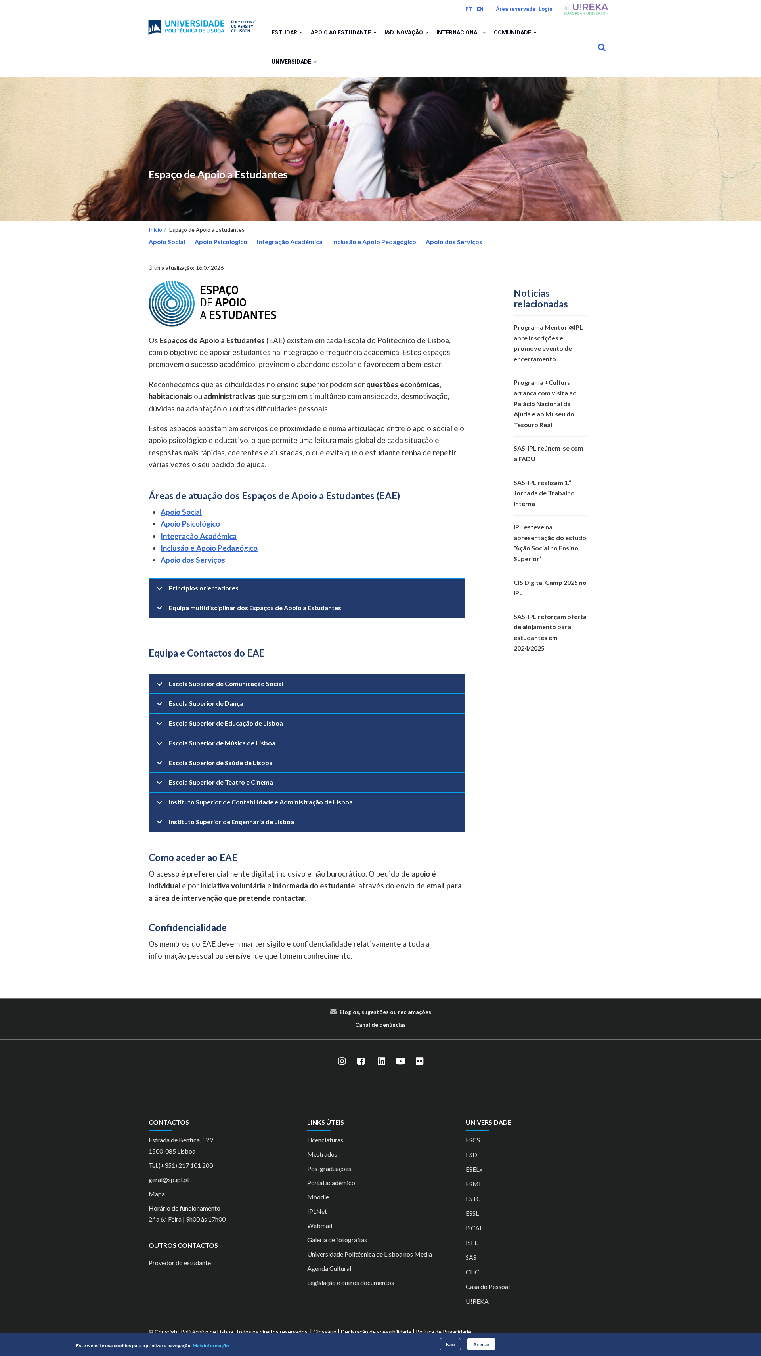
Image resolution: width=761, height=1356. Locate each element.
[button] (301, 32)
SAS (471, 1257)
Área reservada (515, 9)
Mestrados (322, 1154)
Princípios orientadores (204, 588)
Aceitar (481, 1344)
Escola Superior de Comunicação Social (226, 683)
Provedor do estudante (180, 1262)
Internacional (459, 32)
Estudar (285, 32)
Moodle (318, 1197)
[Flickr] (419, 1061)
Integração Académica (290, 241)
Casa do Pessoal (488, 1286)
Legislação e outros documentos (350, 1282)
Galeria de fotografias (337, 1239)
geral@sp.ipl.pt (169, 1179)
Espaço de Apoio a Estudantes (218, 174)
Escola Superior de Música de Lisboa (222, 743)
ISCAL (474, 1228)
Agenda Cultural (329, 1268)
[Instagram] (341, 1061)
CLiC (472, 1272)
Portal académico (331, 1182)
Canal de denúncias (380, 1024)
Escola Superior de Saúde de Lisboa (221, 762)
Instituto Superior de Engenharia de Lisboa (231, 821)
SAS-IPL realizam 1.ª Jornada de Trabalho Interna (544, 493)
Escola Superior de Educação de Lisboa (226, 723)
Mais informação (211, 1345)
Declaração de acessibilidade (376, 1331)
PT (468, 9)
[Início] (202, 24)
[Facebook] (360, 1061)
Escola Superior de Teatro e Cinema (221, 782)
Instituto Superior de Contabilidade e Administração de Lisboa (261, 802)
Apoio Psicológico (221, 241)
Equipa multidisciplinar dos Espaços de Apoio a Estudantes (255, 607)
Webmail (319, 1225)
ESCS (473, 1140)
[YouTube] (400, 1061)
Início (155, 229)
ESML (474, 1184)
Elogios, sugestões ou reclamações (385, 1011)
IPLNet (317, 1211)
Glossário (325, 1331)
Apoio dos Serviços (454, 241)
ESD (471, 1154)
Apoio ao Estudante (341, 32)
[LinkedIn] (381, 1061)
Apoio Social (167, 241)
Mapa (157, 1193)
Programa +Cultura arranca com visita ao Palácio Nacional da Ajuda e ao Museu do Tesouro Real (545, 403)
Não (450, 1344)
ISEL (472, 1242)
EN (480, 9)
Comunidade (513, 32)
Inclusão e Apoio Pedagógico (374, 241)
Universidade (292, 62)
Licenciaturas (325, 1140)
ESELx (474, 1169)
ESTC (473, 1198)
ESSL (472, 1213)
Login (546, 9)
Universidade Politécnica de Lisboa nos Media (369, 1254)
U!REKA (477, 1301)
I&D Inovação (404, 32)
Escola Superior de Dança (206, 703)
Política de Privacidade (443, 1331)
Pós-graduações (329, 1168)
